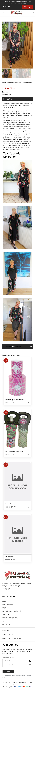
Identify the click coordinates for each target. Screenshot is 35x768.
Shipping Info (6, 614)
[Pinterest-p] (9, 589)
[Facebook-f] (3, 7)
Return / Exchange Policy (10, 618)
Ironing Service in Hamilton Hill (11, 611)
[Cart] (33, 12)
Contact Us (6, 624)
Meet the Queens (7, 604)
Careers (4, 621)
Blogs (4, 608)
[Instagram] (6, 7)
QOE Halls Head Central (9, 635)
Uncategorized (6, 94)
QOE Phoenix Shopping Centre (11, 638)
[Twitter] (9, 7)
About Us (5, 601)
